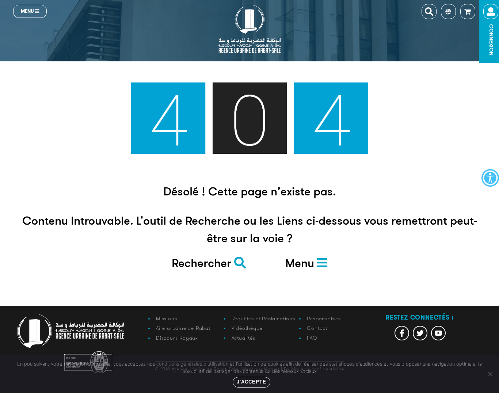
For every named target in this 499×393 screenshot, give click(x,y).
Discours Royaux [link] (177, 338)
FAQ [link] (312, 338)
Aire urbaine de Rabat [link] (183, 328)
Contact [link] (317, 328)
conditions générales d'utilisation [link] (192, 364)
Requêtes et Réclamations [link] (263, 318)
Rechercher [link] (203, 264)
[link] (490, 178)
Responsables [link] (324, 318)
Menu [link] (28, 11)
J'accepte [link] (251, 382)
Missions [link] (166, 318)
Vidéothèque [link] (247, 328)
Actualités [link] (243, 338)
